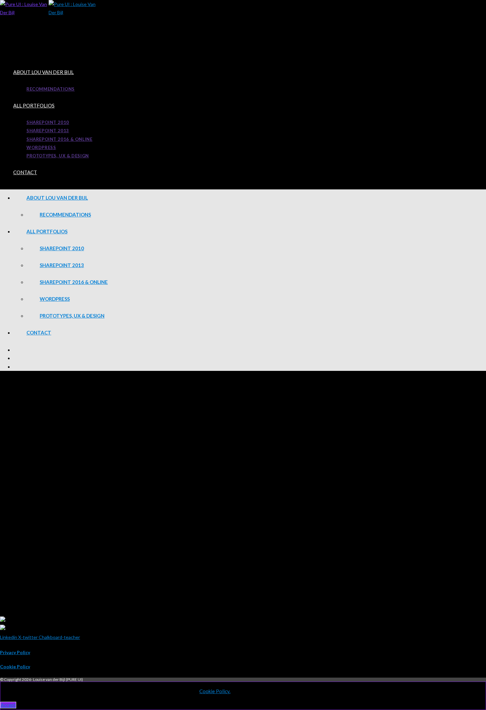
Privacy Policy (15, 652)
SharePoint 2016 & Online (74, 282)
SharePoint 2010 (62, 248)
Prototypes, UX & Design (72, 316)
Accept (8, 705)
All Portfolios (46, 231)
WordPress (55, 299)
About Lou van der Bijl (57, 198)
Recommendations (65, 214)
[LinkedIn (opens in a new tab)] (249, 358)
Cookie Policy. (214, 691)
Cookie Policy (15, 666)
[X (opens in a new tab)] (249, 350)
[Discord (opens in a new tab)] (249, 367)
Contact (38, 332)
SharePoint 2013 (62, 265)
